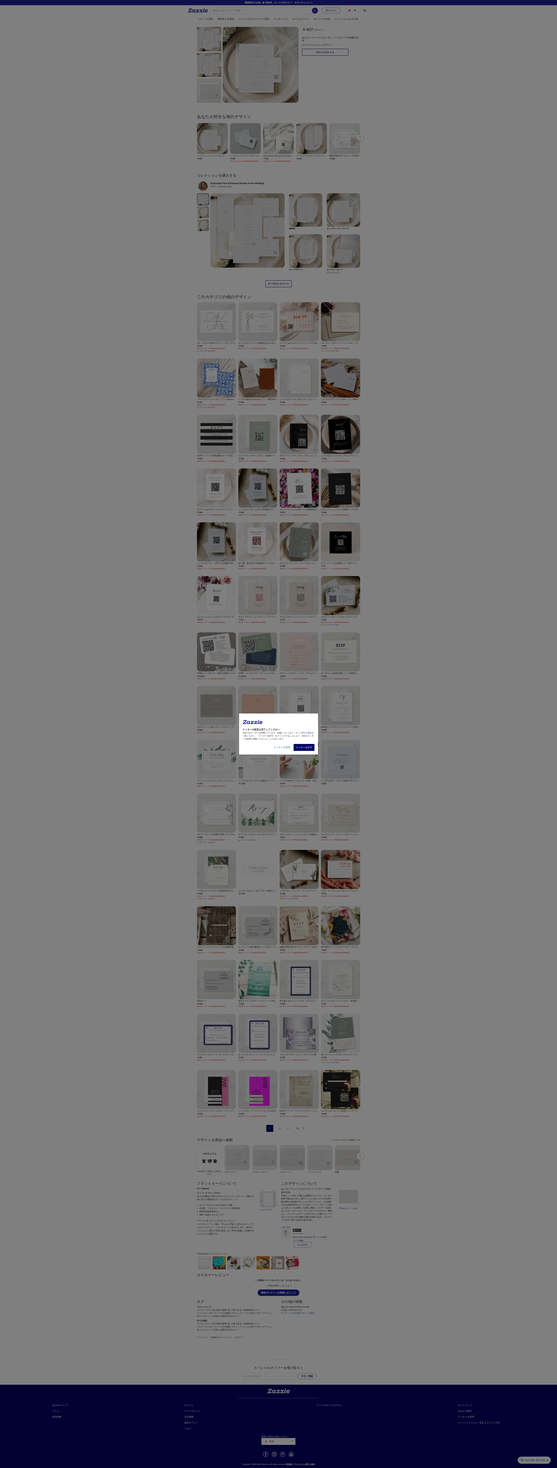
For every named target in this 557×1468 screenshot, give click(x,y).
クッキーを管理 (282, 747)
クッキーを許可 (304, 747)
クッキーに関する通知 (301, 733)
